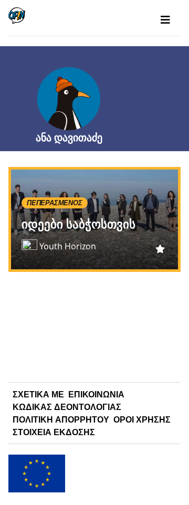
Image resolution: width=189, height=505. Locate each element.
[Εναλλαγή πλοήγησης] (165, 20)
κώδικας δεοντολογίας (67, 407)
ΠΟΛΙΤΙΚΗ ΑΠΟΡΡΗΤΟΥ (61, 419)
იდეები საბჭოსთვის (78, 223)
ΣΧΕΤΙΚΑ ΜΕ (38, 394)
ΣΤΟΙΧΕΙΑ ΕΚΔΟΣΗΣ (54, 432)
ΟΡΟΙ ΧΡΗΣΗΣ (142, 419)
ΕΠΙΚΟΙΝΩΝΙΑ (96, 394)
